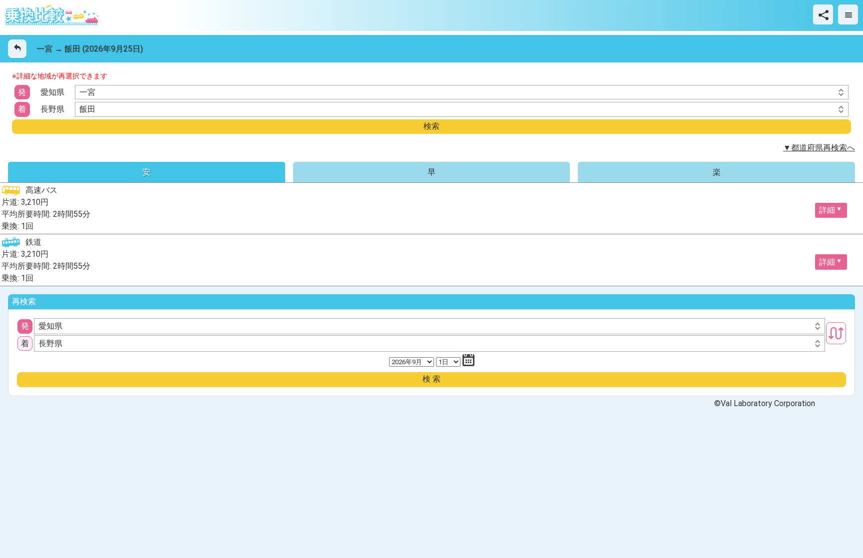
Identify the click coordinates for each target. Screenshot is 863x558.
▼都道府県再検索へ (819, 147)
